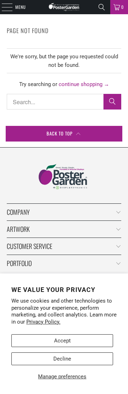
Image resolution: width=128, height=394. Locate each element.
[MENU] (3, 7)
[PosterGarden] (64, 7)
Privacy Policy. (43, 322)
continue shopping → (84, 84)
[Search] (101, 7)
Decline (62, 359)
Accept (62, 340)
